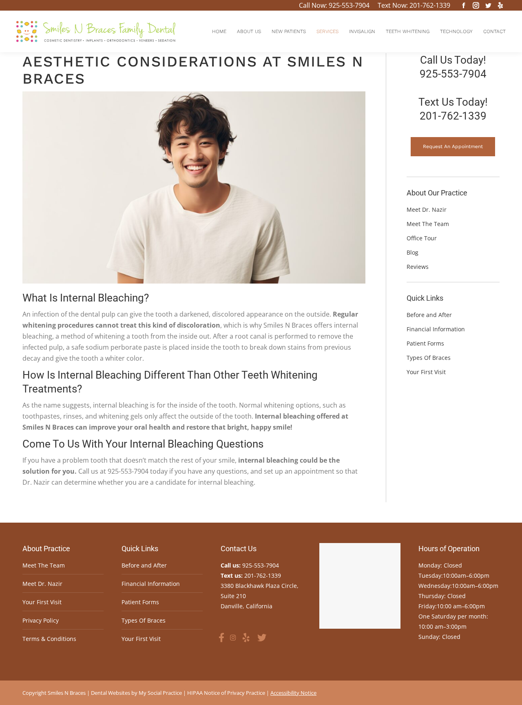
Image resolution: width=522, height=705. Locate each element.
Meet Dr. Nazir (42, 584)
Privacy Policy (40, 620)
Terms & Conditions (49, 639)
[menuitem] (219, 31)
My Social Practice (159, 692)
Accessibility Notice (293, 692)
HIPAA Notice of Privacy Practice (226, 692)
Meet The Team (43, 565)
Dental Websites (110, 692)
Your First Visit (42, 602)
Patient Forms (140, 602)
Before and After (144, 565)
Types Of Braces (144, 620)
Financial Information (151, 584)
